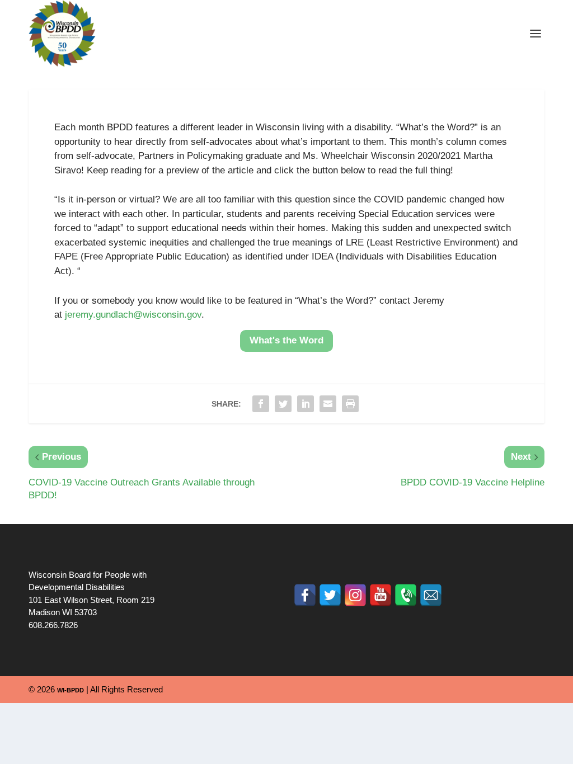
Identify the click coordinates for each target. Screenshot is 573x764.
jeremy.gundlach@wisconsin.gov (133, 314)
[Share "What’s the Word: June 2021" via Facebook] (261, 404)
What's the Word (286, 340)
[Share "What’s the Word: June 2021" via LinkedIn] (305, 404)
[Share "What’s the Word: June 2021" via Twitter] (283, 404)
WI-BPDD (70, 690)
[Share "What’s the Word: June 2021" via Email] (328, 404)
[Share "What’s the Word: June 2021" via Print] (350, 404)
